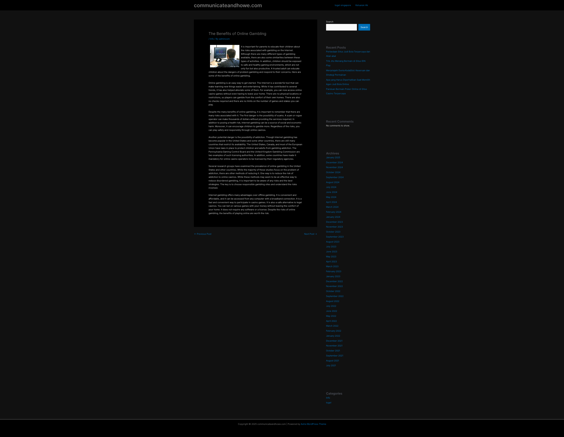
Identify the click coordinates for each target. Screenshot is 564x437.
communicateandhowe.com (228, 5)
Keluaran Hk (361, 5)
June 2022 (331, 311)
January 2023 (333, 276)
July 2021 (331, 365)
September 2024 (335, 177)
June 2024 (331, 192)
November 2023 (334, 226)
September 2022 (335, 296)
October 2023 (333, 231)
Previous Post (202, 234)
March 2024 (332, 207)
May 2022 (331, 316)
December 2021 (334, 340)
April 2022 (331, 321)
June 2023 (331, 251)
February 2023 (333, 271)
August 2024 (332, 182)
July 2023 (331, 246)
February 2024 (333, 211)
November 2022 (334, 286)
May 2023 (331, 256)
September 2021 (334, 355)
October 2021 (333, 350)
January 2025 (333, 157)
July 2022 (331, 306)
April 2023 (331, 261)
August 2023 (332, 241)
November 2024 (334, 167)
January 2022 (333, 335)
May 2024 (331, 197)
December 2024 (334, 162)
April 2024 (331, 202)
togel (328, 402)
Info (212, 38)
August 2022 (332, 301)
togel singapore (343, 5)
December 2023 (334, 221)
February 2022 (333, 330)
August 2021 (332, 360)
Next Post (310, 234)
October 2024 (333, 172)
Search (329, 21)
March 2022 (332, 325)
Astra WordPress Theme (313, 424)
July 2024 (331, 187)
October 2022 (333, 291)
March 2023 (332, 266)
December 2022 (334, 281)
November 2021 (334, 345)
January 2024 (333, 216)
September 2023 (335, 236)
